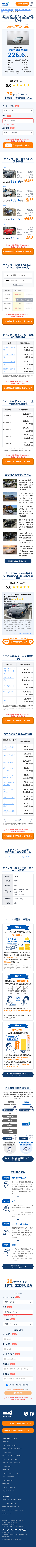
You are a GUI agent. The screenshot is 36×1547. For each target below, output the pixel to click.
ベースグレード (8, 686)
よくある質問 (6, 1466)
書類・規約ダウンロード (9, 1526)
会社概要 (4, 1520)
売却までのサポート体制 (10, 1459)
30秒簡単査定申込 (22, 4)
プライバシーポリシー (16, 1520)
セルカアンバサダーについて (11, 1473)
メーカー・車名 (8, 106)
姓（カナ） (7, 1334)
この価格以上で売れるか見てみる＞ (18, 321)
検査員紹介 (5, 1484)
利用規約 (9, 1389)
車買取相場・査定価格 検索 (22, 10)
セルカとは (5, 1441)
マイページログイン (8, 1487)
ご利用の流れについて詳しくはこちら (17, 1266)
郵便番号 (6, 1374)
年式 (4, 115)
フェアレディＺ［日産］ (8, 783)
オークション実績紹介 (9, 1503)
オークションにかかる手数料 (11, 1456)
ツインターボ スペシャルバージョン (9, 670)
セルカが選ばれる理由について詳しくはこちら (17, 1075)
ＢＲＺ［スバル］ (9, 755)
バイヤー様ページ (8, 1491)
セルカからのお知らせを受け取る (19, 1385)
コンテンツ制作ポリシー (9, 1522)
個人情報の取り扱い (18, 1389)
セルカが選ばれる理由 (9, 1445)
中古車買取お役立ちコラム (10, 1507)
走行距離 (5, 128)
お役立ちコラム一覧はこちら (17, 561)
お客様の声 (5, 1470)
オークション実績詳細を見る (23, 633)
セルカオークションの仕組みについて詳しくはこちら (17, 1159)
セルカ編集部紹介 (8, 1480)
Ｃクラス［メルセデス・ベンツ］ (9, 776)
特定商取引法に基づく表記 (9, 1524)
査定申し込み (6, 1514)
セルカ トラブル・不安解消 (11, 1463)
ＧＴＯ (7, 12)
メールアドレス (8, 1354)
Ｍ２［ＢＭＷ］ (8, 762)
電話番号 (6, 1364)
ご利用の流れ (6, 1452)
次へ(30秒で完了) (18, 145)
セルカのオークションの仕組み (12, 1448)
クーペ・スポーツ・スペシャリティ (18, 857)
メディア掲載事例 (8, 1477)
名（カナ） (7, 1344)
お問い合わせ (21, 1526)
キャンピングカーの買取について (12, 1510)
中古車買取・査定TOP (7, 10)
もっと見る (18, 820)
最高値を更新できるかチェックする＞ (18, 251)
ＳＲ (4, 700)
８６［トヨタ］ (8, 798)
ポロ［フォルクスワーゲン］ (8, 769)
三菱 (2, 12)
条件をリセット (18, 285)
